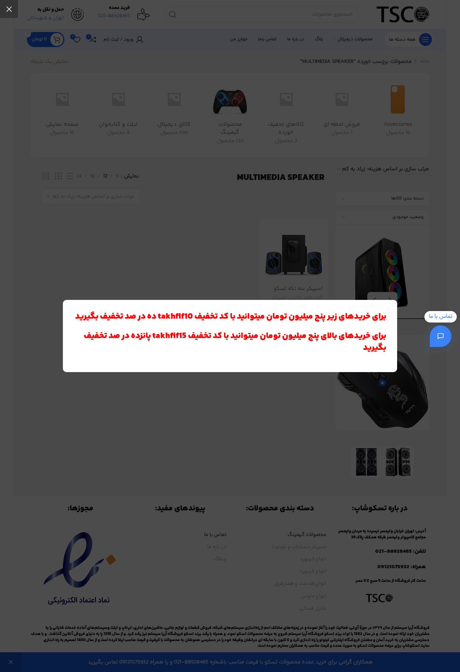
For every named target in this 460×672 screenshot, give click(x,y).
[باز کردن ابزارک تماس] (440, 336)
